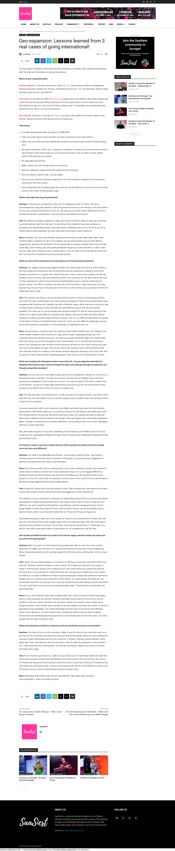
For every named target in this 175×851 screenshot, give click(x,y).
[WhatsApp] (54, 60)
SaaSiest (28, 31)
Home (21, 31)
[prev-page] (20, 786)
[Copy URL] (60, 60)
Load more (134, 134)
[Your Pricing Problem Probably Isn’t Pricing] (64, 765)
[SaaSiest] (20, 54)
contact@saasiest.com (74, 830)
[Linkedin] (37, 60)
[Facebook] (154, 1)
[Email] (66, 60)
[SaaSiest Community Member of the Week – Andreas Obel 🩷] (120, 86)
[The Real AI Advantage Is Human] (94, 765)
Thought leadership (33, 35)
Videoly (56, 115)
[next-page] (24, 786)
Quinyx (67, 85)
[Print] (72, 60)
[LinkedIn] (143, 1)
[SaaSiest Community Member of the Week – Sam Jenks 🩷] (120, 124)
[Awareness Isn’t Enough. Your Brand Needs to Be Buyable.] (33, 765)
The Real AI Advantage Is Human (92, 778)
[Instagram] (147, 1)
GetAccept (56, 99)
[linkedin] (41, 731)
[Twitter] (150, 1)
